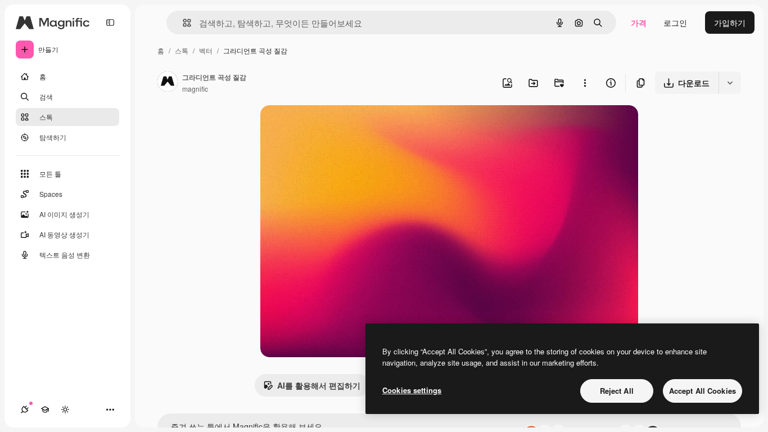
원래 (325, 127)
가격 (639, 22)
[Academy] (45, 409)
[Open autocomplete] (182, 23)
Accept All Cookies (702, 390)
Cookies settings (411, 390)
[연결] (25, 409)
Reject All (617, 390)
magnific (195, 88)
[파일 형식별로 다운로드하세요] (730, 82)
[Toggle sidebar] (110, 23)
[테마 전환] (65, 409)
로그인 (675, 22)
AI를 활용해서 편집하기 (318, 385)
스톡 (181, 50)
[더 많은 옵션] (584, 82)
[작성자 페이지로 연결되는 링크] (167, 82)
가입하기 (730, 22)
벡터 (206, 50)
